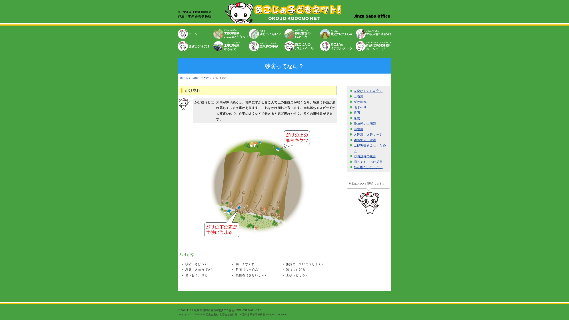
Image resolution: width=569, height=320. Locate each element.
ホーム (195, 34)
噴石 (357, 112)
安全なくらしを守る (368, 91)
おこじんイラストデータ (338, 45)
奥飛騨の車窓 (266, 45)
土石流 (358, 96)
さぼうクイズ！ (195, 45)
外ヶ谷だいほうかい (368, 167)
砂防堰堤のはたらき (302, 34)
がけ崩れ (360, 102)
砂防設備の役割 (365, 156)
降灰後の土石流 (365, 123)
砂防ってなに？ (266, 34)
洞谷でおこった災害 (368, 162)
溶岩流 (358, 129)
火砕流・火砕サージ (368, 134)
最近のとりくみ (338, 34)
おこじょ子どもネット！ (284, 12)
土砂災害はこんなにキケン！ (231, 34)
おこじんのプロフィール (302, 45)
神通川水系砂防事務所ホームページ (373, 45)
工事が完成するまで (231, 45)
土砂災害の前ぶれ (373, 34)
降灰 (357, 118)
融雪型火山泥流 (365, 140)
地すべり (360, 107)
